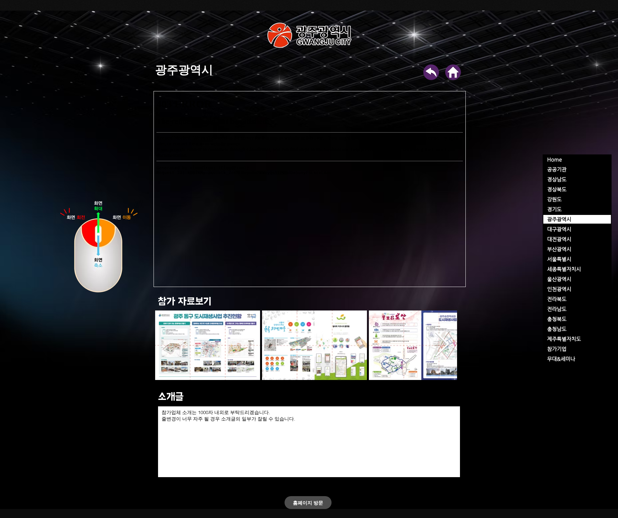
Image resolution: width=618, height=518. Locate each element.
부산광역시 (559, 249)
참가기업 (556, 349)
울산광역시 (559, 279)
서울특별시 (559, 259)
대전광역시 (559, 239)
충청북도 (556, 319)
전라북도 (556, 299)
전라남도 (556, 309)
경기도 (554, 209)
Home (554, 159)
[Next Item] (442, 345)
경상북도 (556, 189)
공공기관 (556, 169)
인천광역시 (559, 289)
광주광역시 (559, 219)
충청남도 (556, 329)
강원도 (554, 199)
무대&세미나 (561, 359)
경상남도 (556, 179)
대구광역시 (559, 229)
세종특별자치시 (564, 269)
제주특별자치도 (564, 339)
